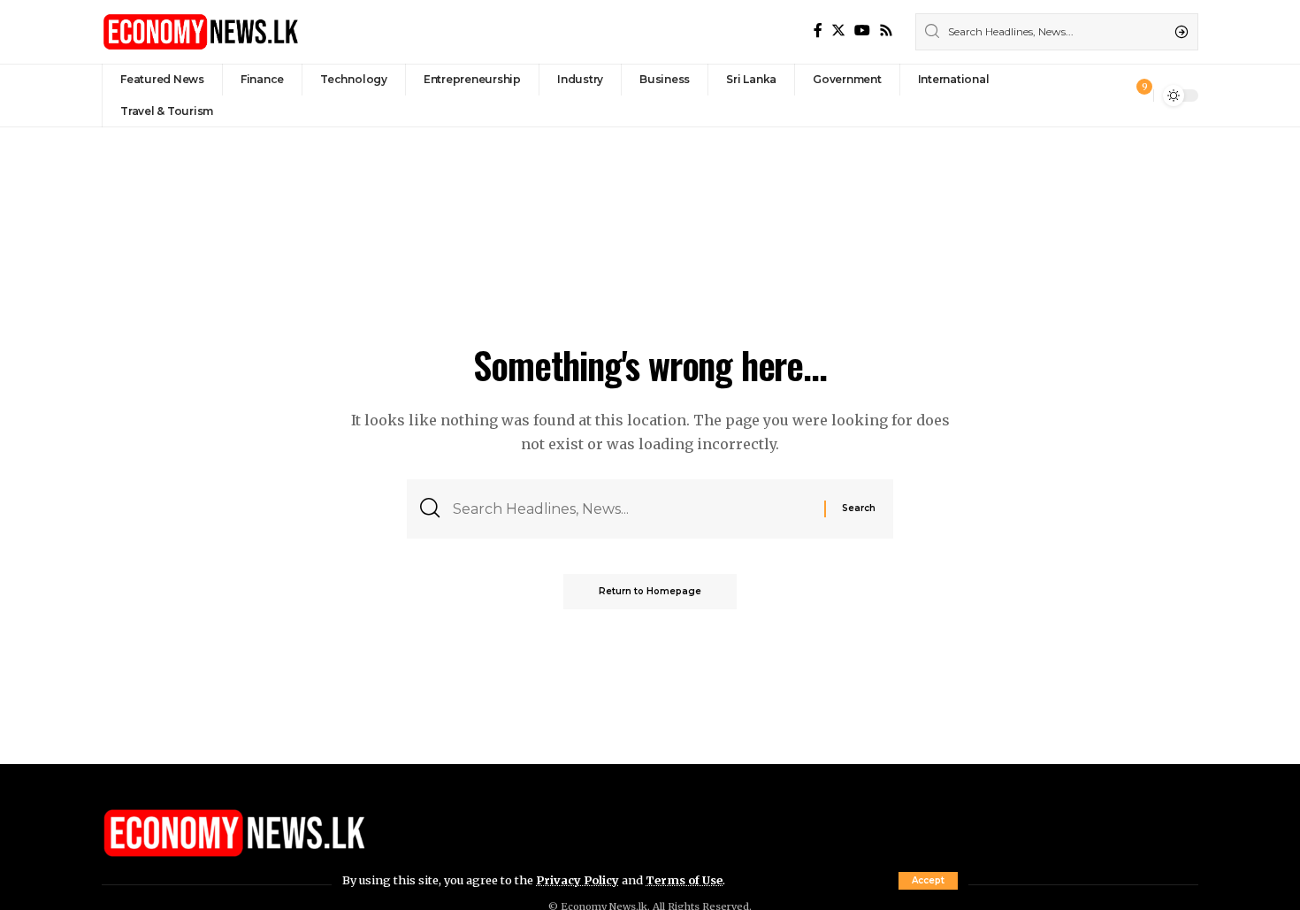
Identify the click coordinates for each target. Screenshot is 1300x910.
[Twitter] (838, 30)
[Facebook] (818, 30)
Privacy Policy (577, 880)
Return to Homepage (650, 591)
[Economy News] (201, 31)
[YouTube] (862, 30)
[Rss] (886, 30)
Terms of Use (684, 880)
